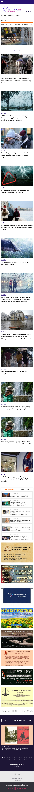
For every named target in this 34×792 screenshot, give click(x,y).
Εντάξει (10, 788)
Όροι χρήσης (17, 780)
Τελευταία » (30, 711)
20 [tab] (22, 760)
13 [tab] (32, 757)
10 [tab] (24, 757)
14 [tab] (7, 760)
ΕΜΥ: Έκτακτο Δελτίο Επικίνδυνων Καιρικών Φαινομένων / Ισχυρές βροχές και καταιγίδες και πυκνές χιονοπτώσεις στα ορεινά (15, 118)
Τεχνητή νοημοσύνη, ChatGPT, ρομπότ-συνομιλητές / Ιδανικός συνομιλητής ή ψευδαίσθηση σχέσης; (20, 529)
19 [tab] (19, 760)
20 (22, 711)
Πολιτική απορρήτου (17, 778)
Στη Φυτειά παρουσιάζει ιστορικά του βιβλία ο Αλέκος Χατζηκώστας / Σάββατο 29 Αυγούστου (15, 748)
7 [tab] (17, 757)
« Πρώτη (3, 711)
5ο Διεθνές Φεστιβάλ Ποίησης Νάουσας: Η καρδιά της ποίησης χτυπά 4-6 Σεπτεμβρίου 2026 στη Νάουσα (20, 513)
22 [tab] (27, 760)
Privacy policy (21, 788)
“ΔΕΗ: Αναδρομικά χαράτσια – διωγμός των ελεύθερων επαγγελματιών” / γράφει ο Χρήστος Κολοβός (16, 479)
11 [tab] (27, 757)
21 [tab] (24, 760)
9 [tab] (22, 757)
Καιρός (11, 24)
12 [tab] (29, 757)
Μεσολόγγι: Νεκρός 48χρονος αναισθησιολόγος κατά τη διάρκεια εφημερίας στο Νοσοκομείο (19, 504)
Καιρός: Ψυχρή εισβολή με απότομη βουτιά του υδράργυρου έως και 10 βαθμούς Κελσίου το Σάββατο (15, 155)
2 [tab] (17, 50)
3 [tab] (19, 50)
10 (20, 711)
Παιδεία (17, 24)
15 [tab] (9, 760)
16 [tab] (12, 760)
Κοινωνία (25, 24)
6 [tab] (14, 757)
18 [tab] (17, 760)
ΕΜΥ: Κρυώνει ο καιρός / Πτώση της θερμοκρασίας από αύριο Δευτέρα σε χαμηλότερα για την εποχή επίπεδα (17, 227)
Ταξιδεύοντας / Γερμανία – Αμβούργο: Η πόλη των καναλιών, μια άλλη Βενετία (20, 495)
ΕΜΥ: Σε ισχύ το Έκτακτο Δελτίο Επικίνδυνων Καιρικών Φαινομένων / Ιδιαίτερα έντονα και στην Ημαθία (16, 81)
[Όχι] (31, 787)
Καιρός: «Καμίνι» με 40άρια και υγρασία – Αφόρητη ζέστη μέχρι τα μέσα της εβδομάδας (13, 39)
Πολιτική (4, 24)
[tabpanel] (17, 36)
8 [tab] (19, 757)
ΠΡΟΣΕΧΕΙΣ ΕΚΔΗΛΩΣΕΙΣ (17, 720)
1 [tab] (14, 50)
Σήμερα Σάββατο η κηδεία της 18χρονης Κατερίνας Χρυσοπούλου (20, 520)
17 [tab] (14, 760)
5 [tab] (12, 757)
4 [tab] (9, 757)
